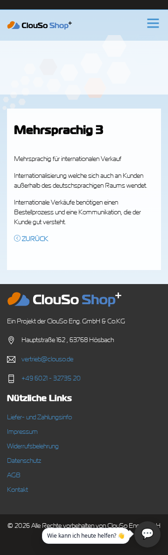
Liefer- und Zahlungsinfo (39, 417)
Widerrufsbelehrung (33, 446)
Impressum (22, 432)
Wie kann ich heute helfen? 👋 (86, 536)
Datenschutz (24, 461)
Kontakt (17, 490)
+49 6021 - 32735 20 (51, 378)
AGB (14, 475)
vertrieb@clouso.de (47, 359)
